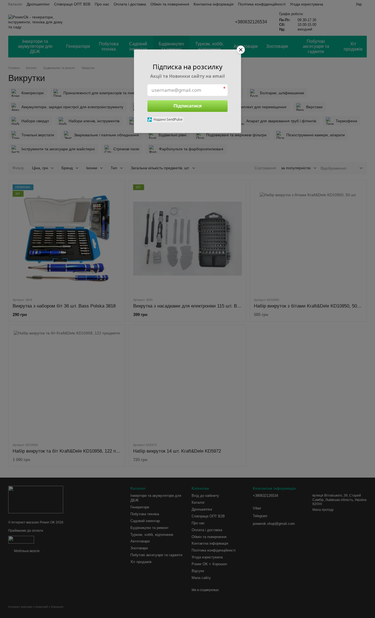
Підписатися (187, 106)
